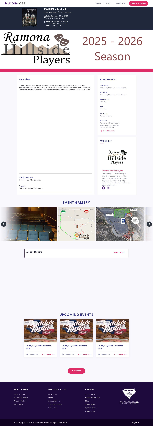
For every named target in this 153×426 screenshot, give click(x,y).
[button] (58, 23)
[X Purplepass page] (125, 402)
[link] (117, 131)
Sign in (98, 3)
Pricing (50, 398)
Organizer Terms (55, 404)
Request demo (54, 401)
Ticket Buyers (90, 394)
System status (91, 408)
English (134, 423)
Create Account (138, 3)
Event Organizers (92, 398)
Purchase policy (21, 398)
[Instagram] (108, 189)
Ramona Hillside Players (112, 171)
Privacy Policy (20, 401)
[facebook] (103, 189)
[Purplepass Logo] (15, 3)
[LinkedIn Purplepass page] (129, 402)
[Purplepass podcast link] (133, 402)
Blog (87, 401)
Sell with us (120, 3)
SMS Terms (18, 404)
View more (76, 371)
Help (108, 3)
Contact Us (90, 411)
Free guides (90, 404)
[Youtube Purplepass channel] (137, 402)
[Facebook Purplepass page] (121, 402)
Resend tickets (20, 394)
